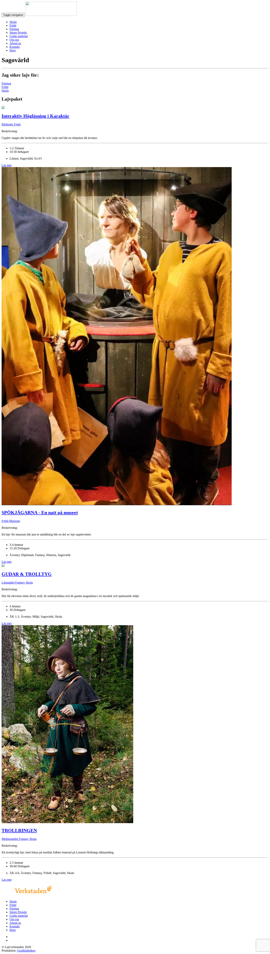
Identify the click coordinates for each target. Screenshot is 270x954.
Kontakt (14, 47)
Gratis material (18, 36)
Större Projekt (18, 32)
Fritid (12, 25)
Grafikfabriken (26, 950)
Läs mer (7, 165)
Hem (12, 50)
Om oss (14, 39)
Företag (14, 29)
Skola (13, 22)
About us (15, 43)
